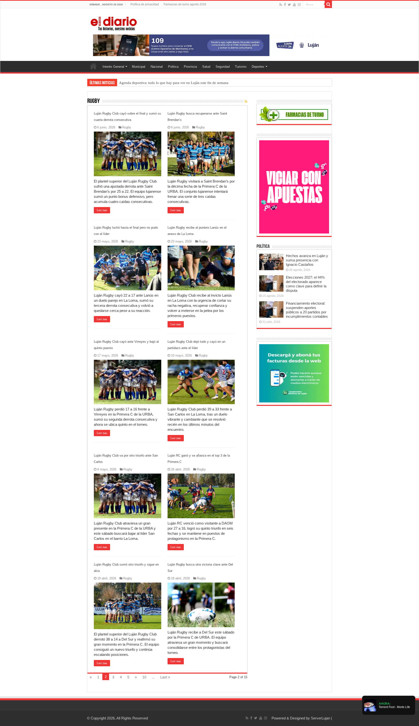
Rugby (126, 127)
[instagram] (299, 5)
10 (144, 677)
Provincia (190, 66)
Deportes (258, 66)
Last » (165, 677)
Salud (206, 66)
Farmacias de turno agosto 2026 (185, 4)
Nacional (157, 66)
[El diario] (114, 23)
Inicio (93, 66)
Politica (173, 66)
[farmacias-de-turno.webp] (294, 114)
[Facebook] (284, 5)
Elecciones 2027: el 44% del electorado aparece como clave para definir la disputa (306, 283)
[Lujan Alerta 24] (209, 45)
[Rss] (280, 5)
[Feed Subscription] (246, 101)
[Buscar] (328, 4)
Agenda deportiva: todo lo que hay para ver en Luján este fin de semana (173, 83)
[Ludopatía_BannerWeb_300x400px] (294, 186)
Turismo (240, 66)
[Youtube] (294, 5)
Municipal (138, 66)
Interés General (113, 66)
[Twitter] (289, 5)
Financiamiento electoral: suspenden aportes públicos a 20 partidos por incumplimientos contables (307, 309)
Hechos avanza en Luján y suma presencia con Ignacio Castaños (307, 260)
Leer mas (102, 210)
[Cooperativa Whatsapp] (294, 373)
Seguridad (223, 66)
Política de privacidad (144, 4)
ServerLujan (320, 718)
